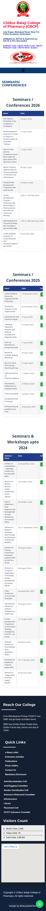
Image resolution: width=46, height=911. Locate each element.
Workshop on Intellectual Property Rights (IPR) (10, 664)
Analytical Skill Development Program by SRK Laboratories (9, 186)
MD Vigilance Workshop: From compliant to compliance (9, 122)
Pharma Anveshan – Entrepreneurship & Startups (12, 398)
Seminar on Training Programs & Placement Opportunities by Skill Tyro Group (10, 555)
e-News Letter (11, 752)
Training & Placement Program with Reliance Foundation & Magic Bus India (11, 330)
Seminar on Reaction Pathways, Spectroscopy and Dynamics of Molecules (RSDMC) (10, 535)
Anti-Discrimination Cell (15, 781)
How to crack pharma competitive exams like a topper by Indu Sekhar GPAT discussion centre (10, 155)
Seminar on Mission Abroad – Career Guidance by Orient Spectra (9, 489)
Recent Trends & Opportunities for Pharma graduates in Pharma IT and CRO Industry (10, 172)
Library (7, 803)
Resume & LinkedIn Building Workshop (11, 355)
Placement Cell (11, 808)
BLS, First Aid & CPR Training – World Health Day (11, 365)
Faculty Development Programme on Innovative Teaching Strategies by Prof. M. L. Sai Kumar (10, 628)
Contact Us (10, 770)
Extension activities (14, 757)
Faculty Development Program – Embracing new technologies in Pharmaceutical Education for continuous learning (9, 205)
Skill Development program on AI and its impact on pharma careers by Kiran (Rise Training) (10, 137)
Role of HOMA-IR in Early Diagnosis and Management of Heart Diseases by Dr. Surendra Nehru (10, 512)
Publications (11, 761)
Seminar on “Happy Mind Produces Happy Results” (10, 677)
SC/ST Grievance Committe (17, 812)
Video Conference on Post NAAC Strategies (10, 595)
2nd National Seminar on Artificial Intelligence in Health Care (10, 609)
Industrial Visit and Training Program (12, 318)
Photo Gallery (11, 766)
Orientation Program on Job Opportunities (11, 309)
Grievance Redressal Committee (19, 795)
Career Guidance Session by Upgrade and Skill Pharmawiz (11, 297)
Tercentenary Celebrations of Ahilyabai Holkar (11, 386)
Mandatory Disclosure (15, 774)
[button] (23, 70)
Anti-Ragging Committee (16, 786)
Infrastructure (10, 799)
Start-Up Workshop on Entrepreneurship (11, 345)
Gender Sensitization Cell (16, 790)
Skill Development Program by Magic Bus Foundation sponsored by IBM (10, 225)
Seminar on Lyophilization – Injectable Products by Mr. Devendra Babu (10, 469)
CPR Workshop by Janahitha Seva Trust (11, 409)
